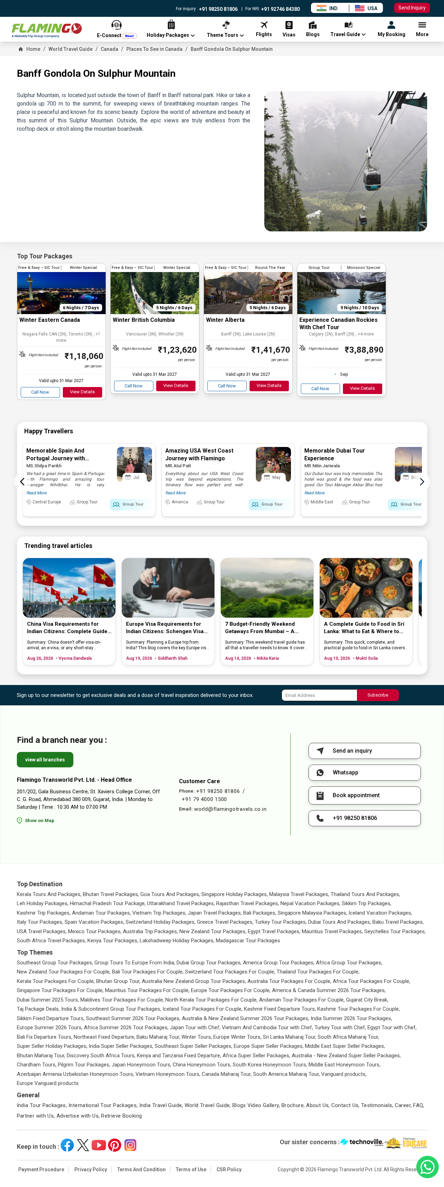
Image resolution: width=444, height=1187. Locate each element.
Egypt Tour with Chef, (392, 1027)
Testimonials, (377, 1105)
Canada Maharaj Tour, (227, 1074)
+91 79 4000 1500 (204, 799)
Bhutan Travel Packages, (111, 894)
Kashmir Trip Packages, (44, 913)
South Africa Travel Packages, (51, 940)
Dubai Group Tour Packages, (209, 962)
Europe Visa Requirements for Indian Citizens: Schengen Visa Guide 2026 (165, 628)
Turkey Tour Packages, (281, 922)
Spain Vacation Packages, (94, 922)
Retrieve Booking (121, 1116)
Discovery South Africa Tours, (101, 1055)
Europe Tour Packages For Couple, (231, 990)
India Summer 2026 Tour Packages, (351, 1018)
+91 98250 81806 (218, 9)
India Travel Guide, (161, 1105)
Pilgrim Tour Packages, (84, 1064)
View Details (82, 391)
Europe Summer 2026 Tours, (49, 1027)
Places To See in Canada (154, 49)
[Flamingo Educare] (406, 1143)
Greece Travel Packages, (225, 922)
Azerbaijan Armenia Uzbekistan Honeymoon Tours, (75, 1074)
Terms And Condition (141, 1169)
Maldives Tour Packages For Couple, (122, 1000)
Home (33, 49)
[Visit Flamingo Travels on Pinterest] (114, 1145)
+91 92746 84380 (280, 9)
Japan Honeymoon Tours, (141, 1064)
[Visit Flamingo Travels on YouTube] (99, 1145)
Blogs (239, 1105)
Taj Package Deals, (38, 1009)
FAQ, (418, 1105)
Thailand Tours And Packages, (365, 894)
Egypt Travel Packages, (274, 931)
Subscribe (377, 695)
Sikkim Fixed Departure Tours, (51, 1018)
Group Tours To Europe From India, (134, 962)
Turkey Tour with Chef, (340, 1027)
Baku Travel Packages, (398, 922)
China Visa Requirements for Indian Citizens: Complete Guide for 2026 (67, 628)
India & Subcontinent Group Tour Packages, (111, 1009)
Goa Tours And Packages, (170, 894)
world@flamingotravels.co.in (230, 809)
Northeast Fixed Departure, (104, 1037)
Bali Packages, (259, 913)
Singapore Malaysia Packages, (312, 913)
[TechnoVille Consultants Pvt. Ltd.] (362, 1143)
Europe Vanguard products (48, 1083)
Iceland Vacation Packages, (380, 913)
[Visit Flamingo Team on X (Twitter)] (83, 1145)
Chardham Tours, (37, 1064)
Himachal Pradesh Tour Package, (108, 903)
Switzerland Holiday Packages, (161, 922)
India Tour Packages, (42, 1105)
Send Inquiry (412, 8)
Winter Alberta (225, 320)
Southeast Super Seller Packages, (193, 1046)
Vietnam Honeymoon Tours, (167, 1074)
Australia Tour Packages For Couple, (289, 981)
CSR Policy (229, 1169)
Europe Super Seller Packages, (269, 1046)
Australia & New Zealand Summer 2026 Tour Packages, (245, 1018)
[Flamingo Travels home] (47, 30)
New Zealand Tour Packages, (212, 931)
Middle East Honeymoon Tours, (344, 1064)
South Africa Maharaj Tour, (348, 1037)
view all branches (45, 759)
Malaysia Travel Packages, (299, 894)
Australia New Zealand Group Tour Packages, (194, 981)
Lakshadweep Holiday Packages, (177, 940)
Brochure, (293, 1105)
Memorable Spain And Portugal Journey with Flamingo (55, 458)
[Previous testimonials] (22, 481)
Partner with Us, (36, 1116)
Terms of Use (191, 1169)
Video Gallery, (263, 1105)
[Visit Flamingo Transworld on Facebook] (67, 1145)
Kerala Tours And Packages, (49, 894)
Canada (109, 49)
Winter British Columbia (144, 320)
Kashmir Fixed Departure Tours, (280, 1009)
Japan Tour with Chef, (195, 1027)
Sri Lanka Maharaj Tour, (289, 1037)
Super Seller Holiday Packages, (52, 1046)
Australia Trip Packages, (150, 931)
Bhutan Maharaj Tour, (41, 1055)
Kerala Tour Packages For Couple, (56, 981)
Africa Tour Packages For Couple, (371, 981)
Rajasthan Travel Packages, (247, 903)
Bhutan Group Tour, (118, 981)
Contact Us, (345, 1105)
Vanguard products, (343, 1074)
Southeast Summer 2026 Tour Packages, (133, 1018)
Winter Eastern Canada (49, 320)
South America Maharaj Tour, (286, 1074)
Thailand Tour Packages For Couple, (318, 972)
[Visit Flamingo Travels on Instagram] (130, 1145)
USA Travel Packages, (42, 931)
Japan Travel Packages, (215, 913)
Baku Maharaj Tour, (158, 1037)
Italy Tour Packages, (40, 922)
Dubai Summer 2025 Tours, (48, 1000)
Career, (403, 1105)
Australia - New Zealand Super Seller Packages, (346, 1055)
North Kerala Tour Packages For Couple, (211, 1000)
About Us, (318, 1105)
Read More (36, 492)
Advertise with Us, (78, 1116)
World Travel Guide (70, 49)
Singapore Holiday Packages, (234, 894)
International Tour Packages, (103, 1105)
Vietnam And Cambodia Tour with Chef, (267, 1027)
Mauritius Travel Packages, (332, 931)
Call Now (40, 392)
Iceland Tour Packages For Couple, (203, 1009)
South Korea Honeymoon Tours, (270, 1064)
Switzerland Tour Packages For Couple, (230, 972)
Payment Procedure (41, 1169)
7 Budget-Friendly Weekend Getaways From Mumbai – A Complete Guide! (260, 628)
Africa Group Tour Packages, (349, 962)
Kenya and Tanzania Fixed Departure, (179, 1055)
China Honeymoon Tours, (202, 1064)
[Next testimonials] (421, 481)
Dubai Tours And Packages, (339, 922)
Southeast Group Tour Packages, (55, 962)
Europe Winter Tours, (237, 1037)
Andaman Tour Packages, (101, 913)
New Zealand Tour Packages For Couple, (64, 972)
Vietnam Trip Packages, (159, 913)
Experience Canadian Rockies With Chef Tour (338, 324)
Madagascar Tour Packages (248, 940)
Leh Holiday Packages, (42, 903)
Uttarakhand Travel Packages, (181, 903)
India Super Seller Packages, (121, 1046)
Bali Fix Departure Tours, (44, 1037)
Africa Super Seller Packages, (256, 1055)
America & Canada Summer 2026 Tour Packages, (329, 990)
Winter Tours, (196, 1037)
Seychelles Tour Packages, (395, 931)
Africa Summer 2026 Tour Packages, (126, 1027)
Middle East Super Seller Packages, (345, 1046)
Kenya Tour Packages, (112, 940)
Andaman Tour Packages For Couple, (302, 1000)
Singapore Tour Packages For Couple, (60, 990)
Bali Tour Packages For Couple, (148, 972)
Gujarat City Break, (367, 1000)
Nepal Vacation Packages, (310, 903)
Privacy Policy (90, 1169)
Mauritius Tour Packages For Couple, (147, 990)
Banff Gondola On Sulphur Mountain (232, 49)
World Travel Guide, (208, 1105)
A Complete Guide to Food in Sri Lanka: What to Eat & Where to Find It (364, 628)
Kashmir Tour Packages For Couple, (358, 1009)
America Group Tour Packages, (278, 962)
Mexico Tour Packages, (94, 931)
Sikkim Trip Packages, (366, 903)
